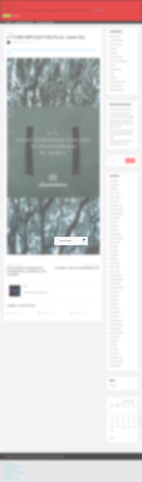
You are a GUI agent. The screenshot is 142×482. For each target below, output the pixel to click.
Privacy (81, 244)
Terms (85, 244)
